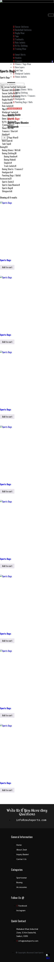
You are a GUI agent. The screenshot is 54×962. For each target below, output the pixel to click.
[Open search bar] (1, 80)
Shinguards (12, 126)
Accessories (14, 108)
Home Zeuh (13, 16)
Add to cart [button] (7, 267)
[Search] (2, 87)
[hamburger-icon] (51, 15)
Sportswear (14, 20)
